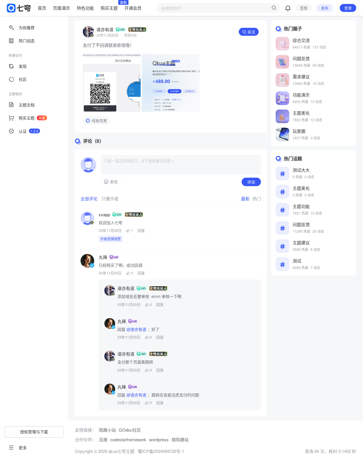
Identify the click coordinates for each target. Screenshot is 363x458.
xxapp (104, 214)
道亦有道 (104, 29)
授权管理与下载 (34, 431)
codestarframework (128, 439)
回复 (141, 230)
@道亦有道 (136, 329)
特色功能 (85, 8)
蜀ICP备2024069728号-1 (161, 451)
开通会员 (133, 8)
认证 (28, 131)
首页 (42, 8)
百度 (103, 439)
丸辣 (103, 257)
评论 (251, 182)
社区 (23, 79)
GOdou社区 (130, 430)
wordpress (159, 439)
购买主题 (109, 8)
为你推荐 (27, 27)
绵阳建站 (180, 439)
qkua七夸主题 (120, 451)
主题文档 (27, 105)
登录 (348, 7)
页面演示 (61, 8)
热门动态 (27, 40)
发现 (23, 66)
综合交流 (99, 120)
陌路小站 (107, 430)
